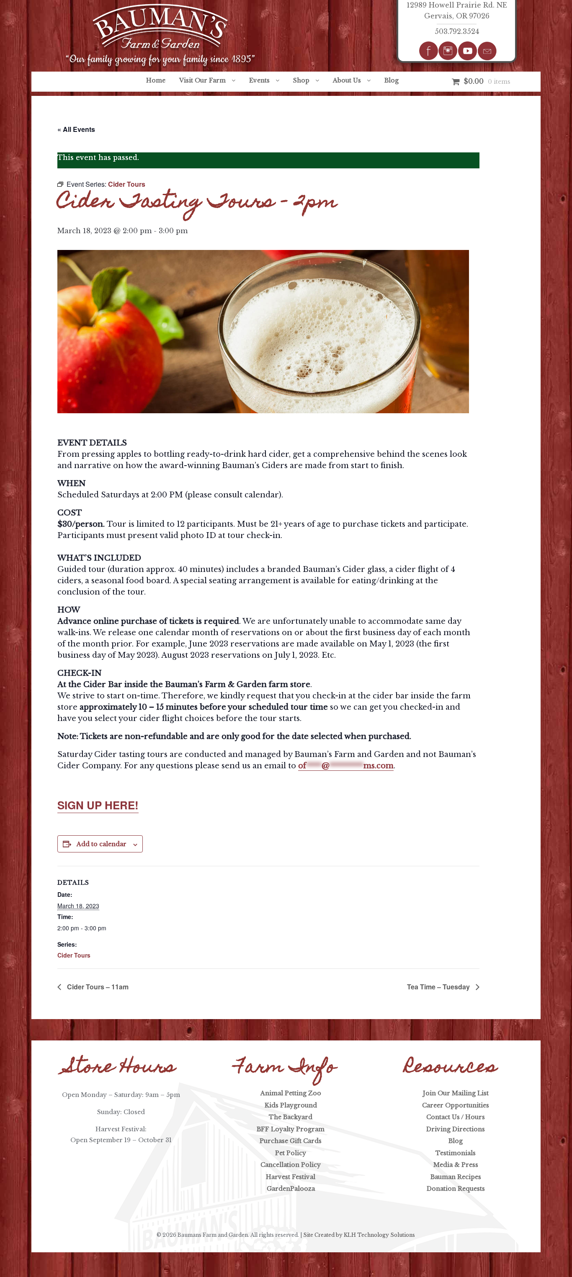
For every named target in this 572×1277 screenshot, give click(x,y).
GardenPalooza (291, 1188)
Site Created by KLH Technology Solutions (359, 1235)
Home (155, 80)
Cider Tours (73, 955)
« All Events (76, 129)
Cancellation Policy (290, 1165)
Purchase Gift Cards (291, 1141)
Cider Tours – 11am (97, 986)
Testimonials (455, 1153)
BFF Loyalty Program (291, 1129)
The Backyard (290, 1117)
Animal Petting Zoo (290, 1093)
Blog (391, 80)
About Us (347, 80)
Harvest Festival (290, 1177)
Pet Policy (290, 1153)
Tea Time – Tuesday (439, 986)
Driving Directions (455, 1129)
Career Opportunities (455, 1105)
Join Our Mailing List (456, 1093)
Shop (301, 80)
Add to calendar (101, 844)
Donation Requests (456, 1188)
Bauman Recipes (455, 1177)
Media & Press (455, 1165)
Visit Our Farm (202, 80)
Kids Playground (291, 1105)
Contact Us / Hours (455, 1117)
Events (259, 80)
